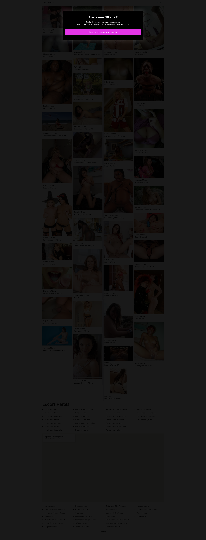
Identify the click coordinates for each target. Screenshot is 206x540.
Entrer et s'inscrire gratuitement (103, 32)
